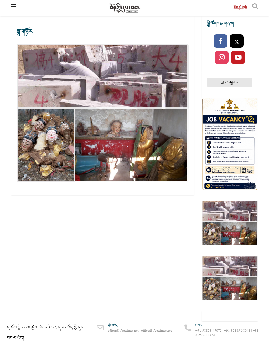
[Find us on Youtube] (238, 57)
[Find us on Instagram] (222, 57)
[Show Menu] (13, 8)
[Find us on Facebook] (220, 41)
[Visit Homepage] (125, 8)
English (240, 7)
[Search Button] (255, 8)
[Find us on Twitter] (237, 41)
